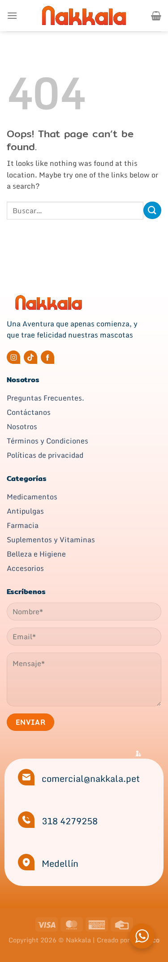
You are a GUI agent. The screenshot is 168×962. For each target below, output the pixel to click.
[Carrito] (156, 15)
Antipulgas (25, 511)
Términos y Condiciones (47, 441)
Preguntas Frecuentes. (45, 398)
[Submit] (152, 210)
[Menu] (12, 15)
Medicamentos (32, 496)
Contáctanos (29, 412)
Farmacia (23, 525)
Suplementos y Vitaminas (51, 539)
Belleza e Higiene (36, 554)
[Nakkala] (84, 15)
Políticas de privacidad (45, 455)
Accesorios (25, 568)
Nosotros (22, 426)
